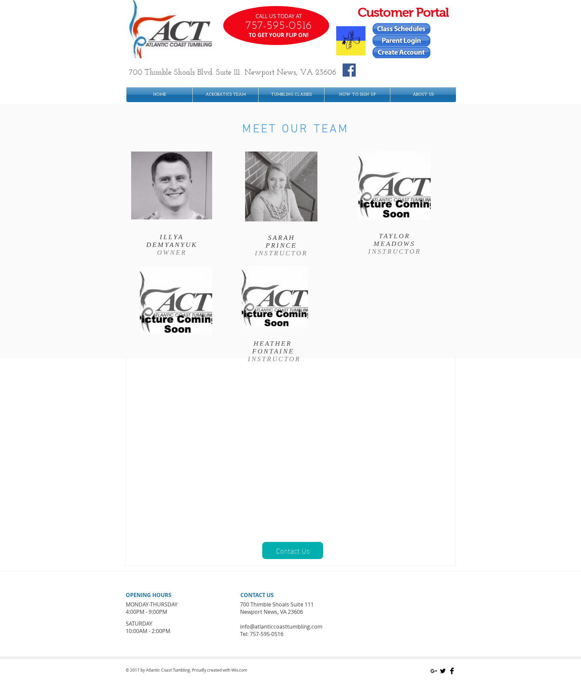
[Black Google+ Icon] (433, 671)
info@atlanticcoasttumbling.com (281, 626)
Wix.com (239, 670)
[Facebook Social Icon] (349, 70)
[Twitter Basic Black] (442, 671)
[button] (292, 550)
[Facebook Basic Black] (452, 671)
